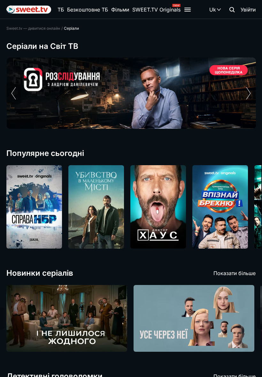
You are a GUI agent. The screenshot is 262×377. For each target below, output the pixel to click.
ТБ (61, 9)
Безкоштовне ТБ (87, 9)
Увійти (248, 9)
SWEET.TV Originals (156, 9)
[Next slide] (248, 93)
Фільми (120, 9)
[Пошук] (232, 9)
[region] (131, 93)
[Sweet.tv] (28, 9)
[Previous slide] (13, 93)
